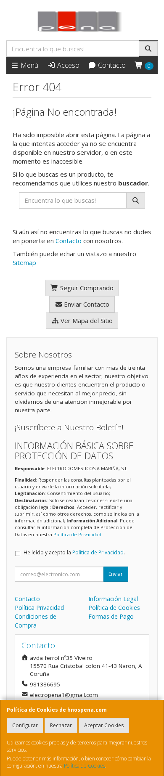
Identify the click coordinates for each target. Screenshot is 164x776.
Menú (28, 65)
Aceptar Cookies (104, 725)
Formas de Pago (111, 616)
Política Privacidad (39, 608)
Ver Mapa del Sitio (86, 320)
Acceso (67, 65)
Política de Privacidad (77, 534)
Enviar (115, 573)
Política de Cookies (84, 765)
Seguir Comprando (86, 287)
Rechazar (61, 725)
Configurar (25, 725)
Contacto (111, 65)
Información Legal (113, 599)
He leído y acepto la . (74, 552)
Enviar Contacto (85, 304)
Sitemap (24, 262)
